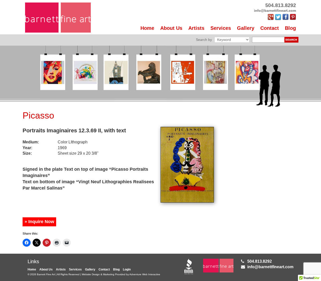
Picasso (38, 115)
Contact (269, 28)
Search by (204, 40)
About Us (171, 28)
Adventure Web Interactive (144, 274)
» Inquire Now (39, 221)
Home (147, 28)
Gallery (245, 28)
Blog (290, 28)
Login (127, 269)
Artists (196, 28)
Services (220, 28)
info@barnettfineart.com (270, 267)
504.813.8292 (259, 261)
